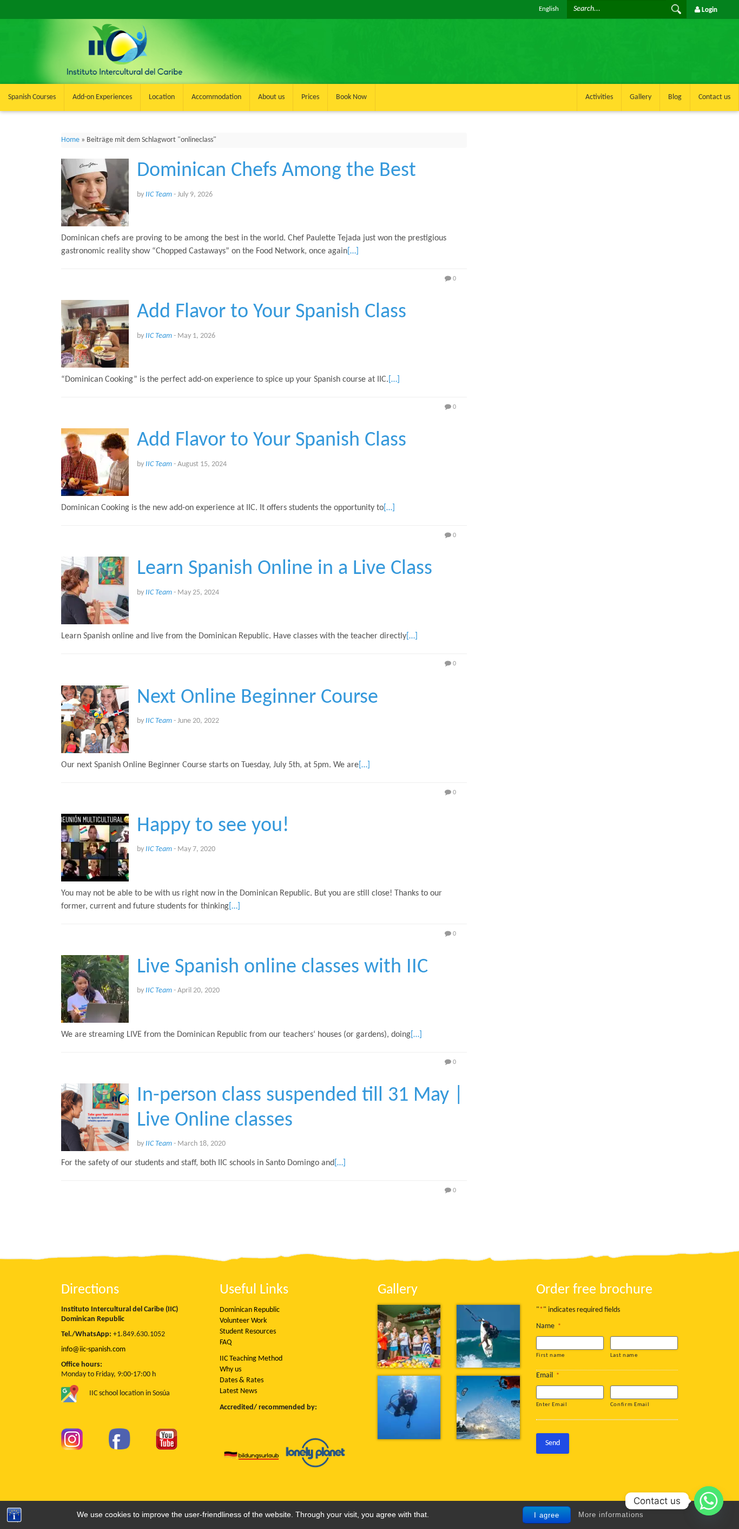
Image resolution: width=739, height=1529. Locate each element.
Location (162, 97)
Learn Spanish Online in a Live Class (284, 568)
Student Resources (248, 1332)
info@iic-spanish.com (93, 1349)
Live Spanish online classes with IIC (282, 967)
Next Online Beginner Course (257, 697)
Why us (230, 1369)
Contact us (714, 97)
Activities (599, 97)
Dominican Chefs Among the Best (276, 170)
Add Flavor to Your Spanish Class (271, 312)
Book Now (351, 97)
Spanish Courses (32, 97)
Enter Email (552, 1405)
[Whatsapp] (708, 1500)
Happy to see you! (213, 826)
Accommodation (216, 97)
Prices (310, 97)
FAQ (226, 1342)
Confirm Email (630, 1405)
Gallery (640, 97)
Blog (675, 97)
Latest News (238, 1391)
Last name (624, 1355)
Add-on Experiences (102, 97)
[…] (353, 251)
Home (70, 140)
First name (550, 1355)
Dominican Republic (250, 1310)
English (549, 8)
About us (271, 97)
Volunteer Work (243, 1321)
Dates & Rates (241, 1380)
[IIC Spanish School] (184, 25)
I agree (546, 1515)
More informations (611, 1515)
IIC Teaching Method (251, 1359)
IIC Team (159, 195)
